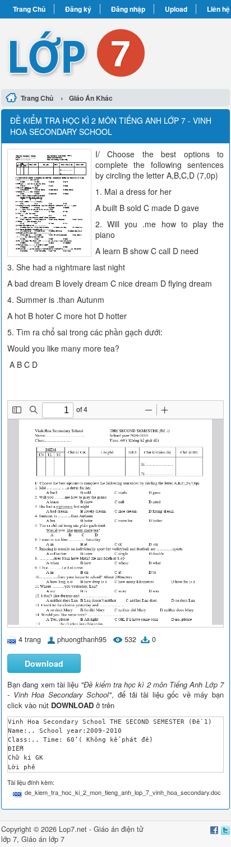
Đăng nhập (128, 9)
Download (44, 663)
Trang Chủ (29, 9)
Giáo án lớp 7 (42, 839)
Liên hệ (218, 9)
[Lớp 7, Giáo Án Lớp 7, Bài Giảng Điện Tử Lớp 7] (115, 52)
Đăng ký (78, 9)
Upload (176, 9)
